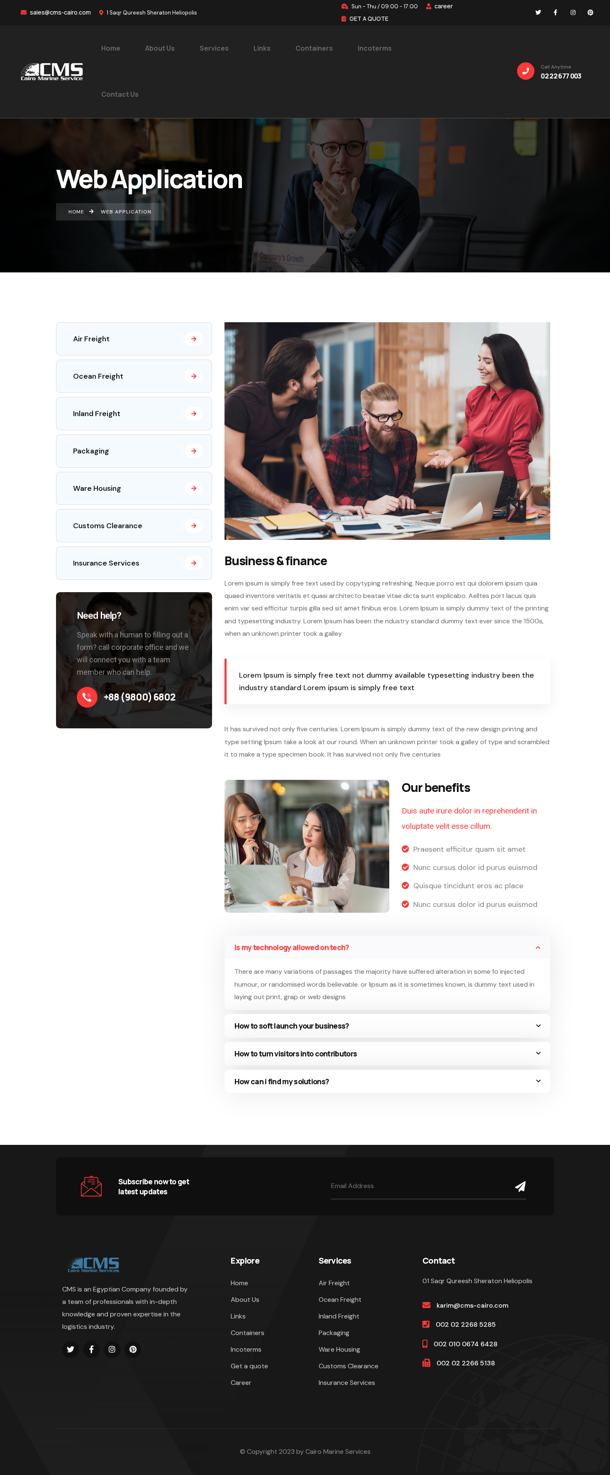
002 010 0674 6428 (466, 1344)
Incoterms (246, 1349)
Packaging (91, 451)
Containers (247, 1332)
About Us (245, 1299)
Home (239, 1283)
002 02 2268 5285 (466, 1324)
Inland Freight (96, 413)
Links (238, 1316)
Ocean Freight (98, 376)
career (443, 6)
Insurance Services (106, 563)
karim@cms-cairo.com (472, 1305)
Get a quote (249, 1366)
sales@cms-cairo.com (60, 12)
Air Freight (91, 338)
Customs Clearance (107, 525)
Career (241, 1382)
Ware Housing (97, 488)
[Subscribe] (518, 1186)
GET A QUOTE (368, 18)
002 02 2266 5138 (466, 1363)
